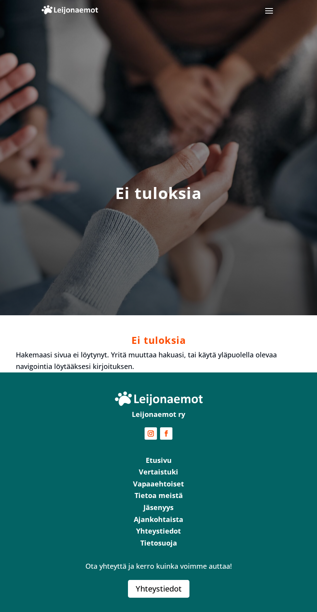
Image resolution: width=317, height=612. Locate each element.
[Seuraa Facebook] (166, 433)
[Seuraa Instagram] (151, 433)
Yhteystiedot (159, 588)
